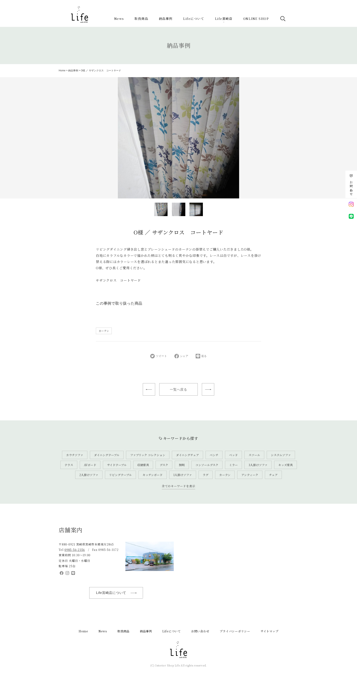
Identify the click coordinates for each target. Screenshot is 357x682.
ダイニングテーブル (106, 455)
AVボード (90, 465)
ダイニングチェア (187, 455)
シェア (184, 356)
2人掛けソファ (88, 475)
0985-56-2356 (74, 550)
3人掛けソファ (258, 465)
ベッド (233, 455)
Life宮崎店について (111, 593)
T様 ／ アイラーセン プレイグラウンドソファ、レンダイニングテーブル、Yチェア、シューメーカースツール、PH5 (149, 389)
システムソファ (281, 455)
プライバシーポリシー (235, 631)
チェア (273, 475)
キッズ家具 (285, 465)
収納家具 (143, 465)
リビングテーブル (120, 475)
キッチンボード (153, 475)
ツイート (161, 356)
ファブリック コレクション (147, 455)
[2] (196, 209)
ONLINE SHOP (256, 18)
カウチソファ (74, 455)
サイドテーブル (117, 465)
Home (62, 70)
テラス (68, 465)
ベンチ (214, 455)
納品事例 (166, 18)
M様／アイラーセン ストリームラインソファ (208, 389)
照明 (182, 465)
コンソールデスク (206, 465)
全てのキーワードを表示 (178, 486)
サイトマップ (269, 631)
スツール (254, 455)
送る (204, 356)
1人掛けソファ (182, 475)
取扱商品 (141, 18)
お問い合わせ (200, 631)
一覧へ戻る (178, 389)
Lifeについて (193, 18)
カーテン (104, 331)
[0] (161, 209)
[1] (178, 209)
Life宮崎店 (224, 18)
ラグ (205, 475)
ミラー (233, 465)
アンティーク (249, 475)
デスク (164, 465)
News (119, 18)
